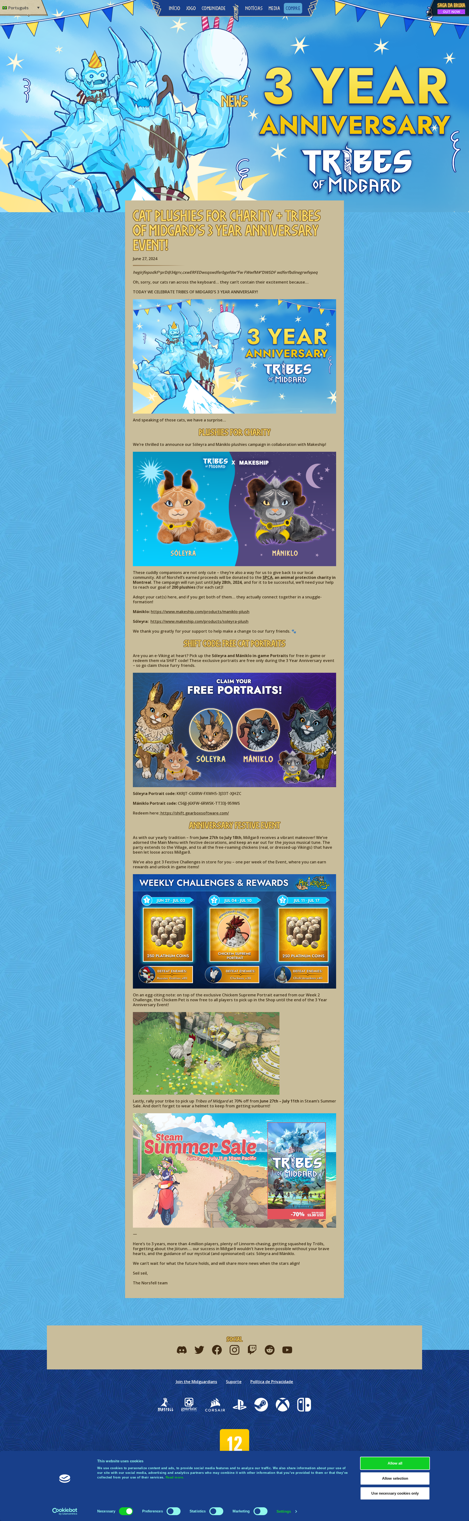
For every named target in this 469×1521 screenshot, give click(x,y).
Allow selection (395, 1478)
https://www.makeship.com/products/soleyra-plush (199, 621)
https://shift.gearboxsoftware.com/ (194, 813)
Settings (284, 1511)
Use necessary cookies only (395, 1493)
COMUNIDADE (214, 8)
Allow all (395, 1463)
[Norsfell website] (165, 1404)
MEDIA (274, 8)
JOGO (191, 8)
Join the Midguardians (196, 1381)
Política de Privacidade (271, 1381)
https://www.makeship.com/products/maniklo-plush (200, 611)
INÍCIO (174, 8)
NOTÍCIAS (254, 8)
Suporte (234, 1381)
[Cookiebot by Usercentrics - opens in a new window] (64, 1511)
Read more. (175, 1477)
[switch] (174, 1511)
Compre (293, 8)
